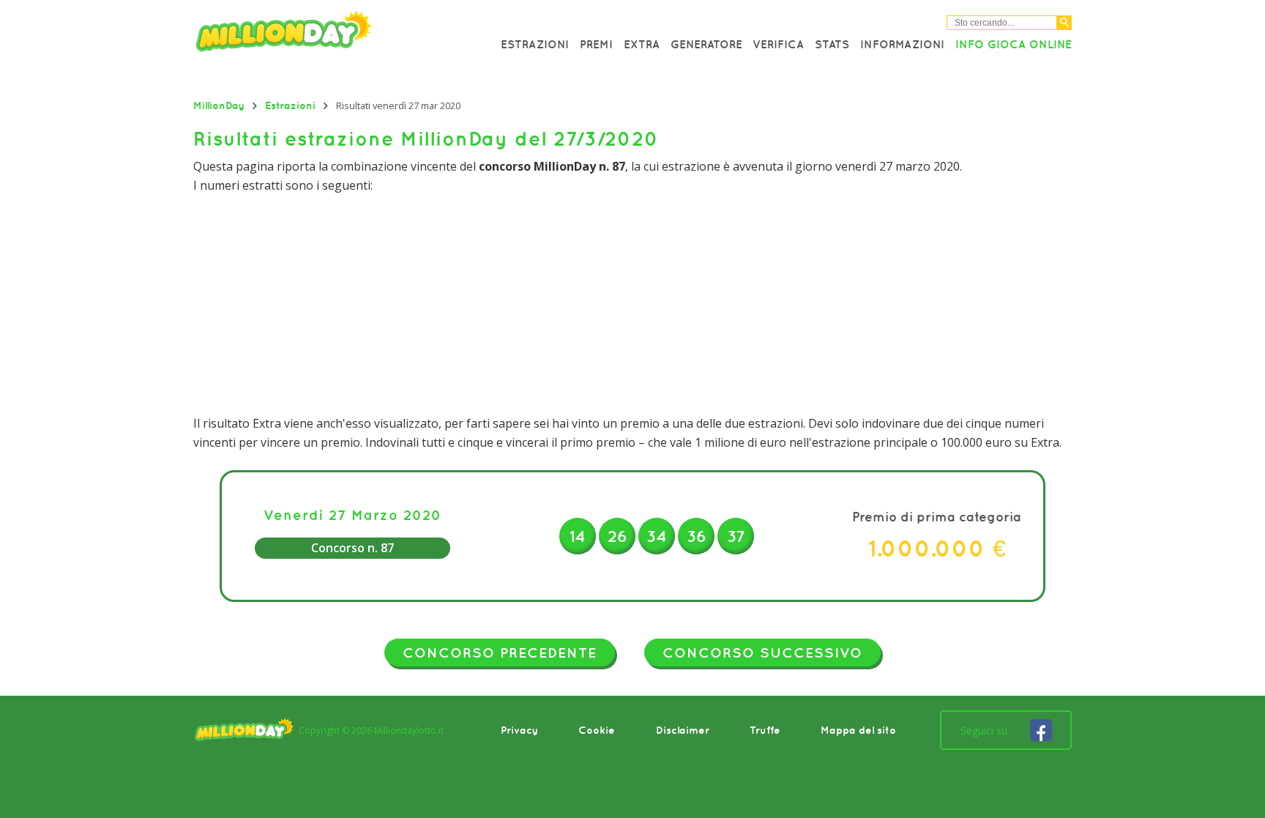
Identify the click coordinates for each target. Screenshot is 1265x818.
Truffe (765, 730)
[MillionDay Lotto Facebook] (1041, 730)
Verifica (778, 44)
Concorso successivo (762, 652)
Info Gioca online (1013, 44)
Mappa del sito (858, 730)
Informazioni (902, 44)
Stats (832, 44)
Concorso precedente (500, 652)
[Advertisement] (632, 304)
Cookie (596, 730)
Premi (596, 44)
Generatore (706, 44)
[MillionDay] (325, 34)
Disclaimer (682, 730)
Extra (642, 44)
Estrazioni (535, 44)
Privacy (519, 730)
